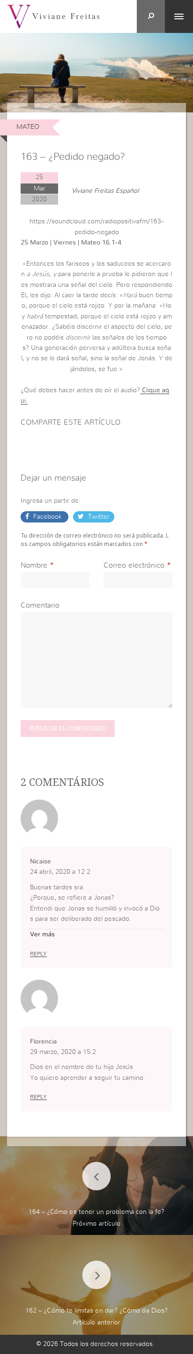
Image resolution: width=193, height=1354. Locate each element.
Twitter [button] (98, 517)
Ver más (42, 934)
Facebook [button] (47, 517)
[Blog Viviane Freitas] (53, 16)
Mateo (27, 127)
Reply (38, 954)
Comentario (40, 605)
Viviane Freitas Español (105, 191)
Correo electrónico (134, 565)
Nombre (34, 565)
